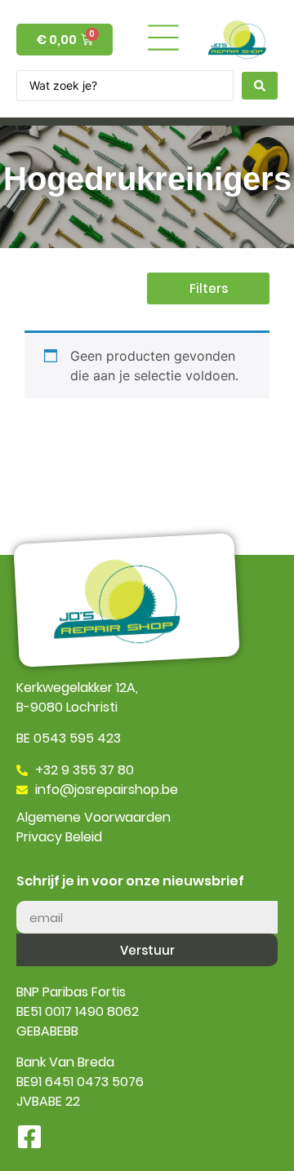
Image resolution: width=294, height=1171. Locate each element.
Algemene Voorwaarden (93, 817)
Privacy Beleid (59, 836)
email (33, 894)
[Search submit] (260, 86)
